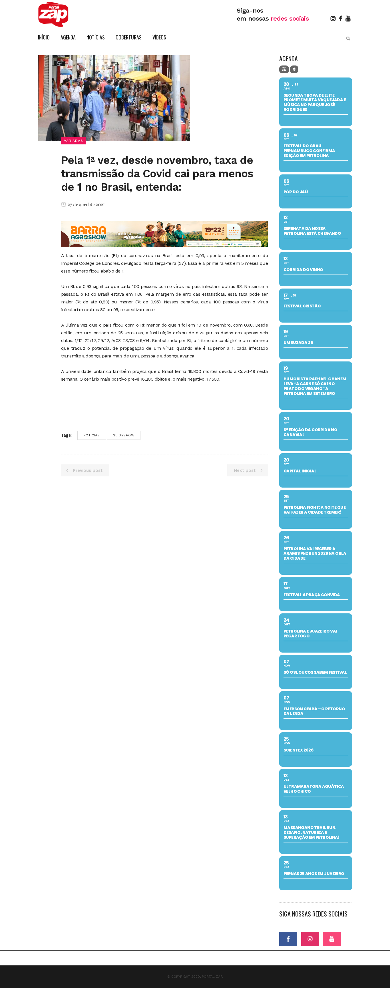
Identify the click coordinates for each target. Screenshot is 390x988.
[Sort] (294, 69)
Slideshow (124, 435)
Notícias (91, 435)
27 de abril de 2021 (86, 205)
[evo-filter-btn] (284, 69)
